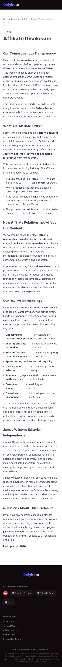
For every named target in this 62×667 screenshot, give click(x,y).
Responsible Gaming (12, 639)
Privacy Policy (9, 621)
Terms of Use (9, 626)
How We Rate (9, 634)
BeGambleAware (46, 593)
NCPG (9, 602)
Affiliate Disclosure (11, 630)
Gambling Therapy (21, 593)
